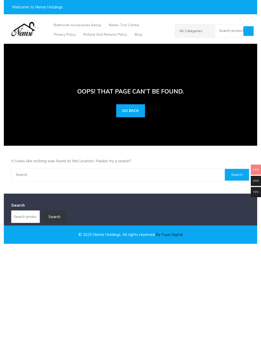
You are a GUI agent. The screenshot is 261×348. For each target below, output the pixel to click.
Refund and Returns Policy (105, 34)
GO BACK (130, 110)
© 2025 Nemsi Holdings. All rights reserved (131, 234)
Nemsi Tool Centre (124, 25)
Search (248, 31)
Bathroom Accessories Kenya (77, 25)
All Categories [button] (190, 31)
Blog (138, 34)
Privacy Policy (65, 34)
